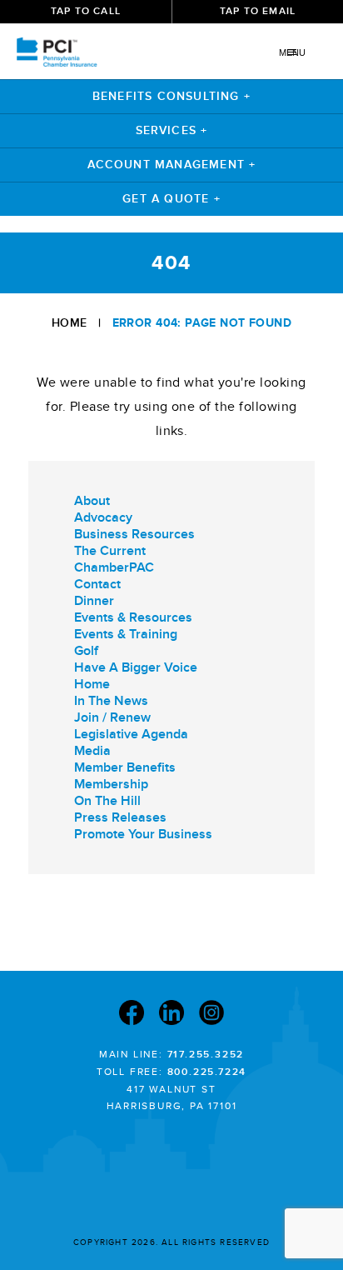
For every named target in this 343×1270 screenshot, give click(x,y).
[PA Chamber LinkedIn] (171, 1014)
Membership (111, 784)
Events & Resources (133, 617)
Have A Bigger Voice (135, 667)
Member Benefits (125, 767)
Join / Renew (112, 717)
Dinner (94, 600)
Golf (86, 650)
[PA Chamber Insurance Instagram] (211, 1014)
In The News (111, 700)
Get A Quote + (171, 199)
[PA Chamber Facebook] (131, 1014)
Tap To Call (86, 11)
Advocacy (103, 517)
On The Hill (107, 800)
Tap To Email (258, 11)
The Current (110, 550)
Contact (97, 584)
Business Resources (134, 534)
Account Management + (171, 165)
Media (92, 750)
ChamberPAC (114, 567)
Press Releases (120, 817)
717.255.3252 (206, 1054)
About (92, 500)
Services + (172, 130)
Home (69, 323)
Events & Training (125, 634)
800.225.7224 (207, 1072)
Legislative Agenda (131, 734)
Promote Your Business (143, 834)
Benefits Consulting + (171, 96)
